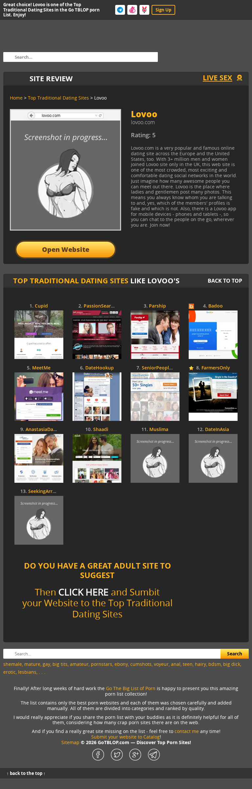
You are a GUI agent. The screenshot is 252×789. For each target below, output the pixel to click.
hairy (200, 664)
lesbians (27, 672)
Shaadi (100, 429)
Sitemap (70, 742)
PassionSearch (100, 306)
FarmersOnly (215, 368)
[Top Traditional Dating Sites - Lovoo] (185, 137)
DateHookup (99, 368)
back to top (225, 280)
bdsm (214, 664)
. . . (42, 672)
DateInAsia (217, 429)
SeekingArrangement (51, 491)
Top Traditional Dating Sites (70, 280)
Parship (157, 306)
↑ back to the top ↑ (26, 773)
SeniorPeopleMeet (162, 368)
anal (175, 664)
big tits (60, 664)
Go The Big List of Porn (131, 688)
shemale (12, 664)
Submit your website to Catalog (125, 737)
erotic (9, 672)
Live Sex (217, 77)
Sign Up (163, 10)
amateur (79, 664)
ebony (121, 664)
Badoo (215, 306)
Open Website (65, 249)
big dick (231, 664)
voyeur (161, 664)
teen (188, 664)
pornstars (101, 664)
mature (32, 664)
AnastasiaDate (42, 429)
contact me (187, 731)
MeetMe (41, 368)
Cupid (41, 306)
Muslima (158, 429)
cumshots (141, 664)
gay (46, 664)
